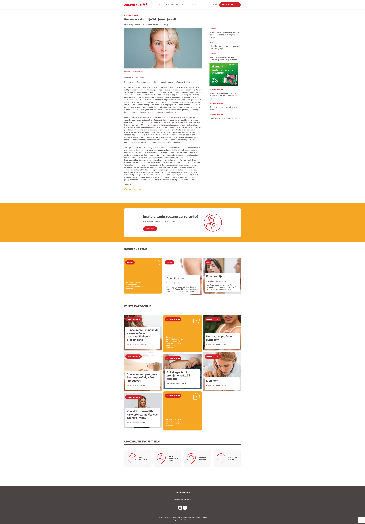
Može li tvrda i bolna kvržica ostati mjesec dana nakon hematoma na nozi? (223, 95)
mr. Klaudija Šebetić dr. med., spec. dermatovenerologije (146, 24)
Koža (211, 42)
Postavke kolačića (201, 517)
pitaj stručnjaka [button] (230, 5)
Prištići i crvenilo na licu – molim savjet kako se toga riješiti (224, 47)
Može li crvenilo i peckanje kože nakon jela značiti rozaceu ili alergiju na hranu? (224, 34)
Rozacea (127, 72)
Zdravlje (169, 262)
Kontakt (160, 517)
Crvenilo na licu (137, 72)
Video (177, 5)
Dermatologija (131, 15)
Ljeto (208, 262)
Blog (183, 5)
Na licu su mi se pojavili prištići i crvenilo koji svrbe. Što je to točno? (223, 58)
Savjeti (161, 5)
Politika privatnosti (188, 517)
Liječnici (169, 5)
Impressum (167, 517)
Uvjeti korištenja (177, 517)
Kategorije (194, 5)
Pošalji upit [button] (150, 229)
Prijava (214, 5)
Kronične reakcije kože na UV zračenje (224, 118)
